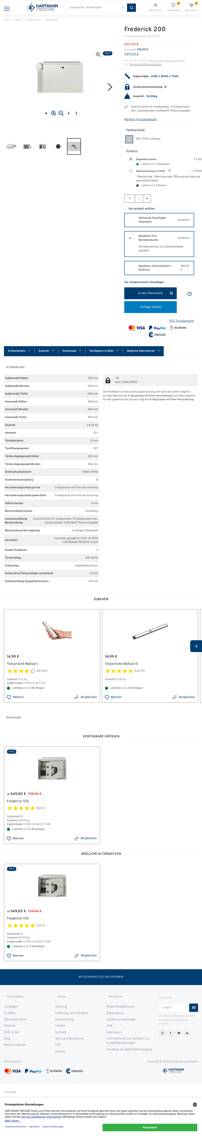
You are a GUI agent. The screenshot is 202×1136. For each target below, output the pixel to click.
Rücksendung (64, 1020)
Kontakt (60, 1032)
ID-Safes (9, 1013)
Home (6, 20)
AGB (109, 1026)
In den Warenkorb (150, 293)
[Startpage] (42, 7)
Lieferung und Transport (71, 1013)
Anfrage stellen (150, 307)
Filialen (60, 1026)
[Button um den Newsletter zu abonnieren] (193, 1008)
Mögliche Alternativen (141, 351)
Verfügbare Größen (101, 351)
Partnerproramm (15, 1020)
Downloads (69, 351)
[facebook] (170, 1033)
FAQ (58, 1045)
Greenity (10, 1026)
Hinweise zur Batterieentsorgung (129, 1050)
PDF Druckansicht (181, 321)
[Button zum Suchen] (131, 8)
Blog (7, 1039)
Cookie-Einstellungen (121, 1020)
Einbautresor (33, 20)
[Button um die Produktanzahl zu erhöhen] (147, 198)
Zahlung (61, 1007)
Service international (69, 1039)
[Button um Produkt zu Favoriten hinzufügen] (190, 294)
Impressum (114, 1032)
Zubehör (44, 351)
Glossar (60, 1052)
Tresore (18, 20)
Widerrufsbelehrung (120, 1007)
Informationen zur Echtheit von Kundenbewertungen (128, 1041)
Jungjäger (11, 1007)
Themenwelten (15, 996)
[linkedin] (187, 1033)
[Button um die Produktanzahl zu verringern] (139, 198)
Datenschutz (115, 1013)
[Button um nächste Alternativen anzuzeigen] (196, 646)
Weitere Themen (15, 1045)
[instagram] (162, 1033)
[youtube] (179, 1033)
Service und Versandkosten (146, 64)
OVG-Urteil (11, 1032)
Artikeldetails (17, 351)
